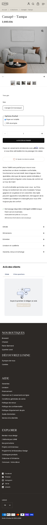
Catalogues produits (9, 454)
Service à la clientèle (10, 418)
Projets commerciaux (10, 447)
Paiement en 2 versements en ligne (15, 395)
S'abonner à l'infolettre (10, 458)
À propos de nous (8, 361)
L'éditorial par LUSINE (9, 439)
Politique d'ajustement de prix (13, 410)
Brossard (5, 338)
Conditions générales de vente (13, 399)
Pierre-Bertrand (8, 346)
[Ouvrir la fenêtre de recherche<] (33, 4)
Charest (5, 342)
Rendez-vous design (9, 435)
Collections (14, 10)
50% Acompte (11, 123)
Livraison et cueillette (11, 246)
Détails (5, 227)
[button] (44, 76)
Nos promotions (8, 443)
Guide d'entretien (8, 414)
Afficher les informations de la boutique (18, 218)
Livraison (5, 387)
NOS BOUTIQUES (13, 332)
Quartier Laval (7, 350)
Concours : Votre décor (11, 462)
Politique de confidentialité (12, 406)
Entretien (6, 239)
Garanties (5, 384)
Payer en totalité (12, 119)
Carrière (5, 364)
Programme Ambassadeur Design (15, 451)
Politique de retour (9, 403)
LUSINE (19, 518)
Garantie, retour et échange (13, 252)
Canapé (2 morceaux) (13, 108)
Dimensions (7, 233)
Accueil (4, 10)
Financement (7, 391)
